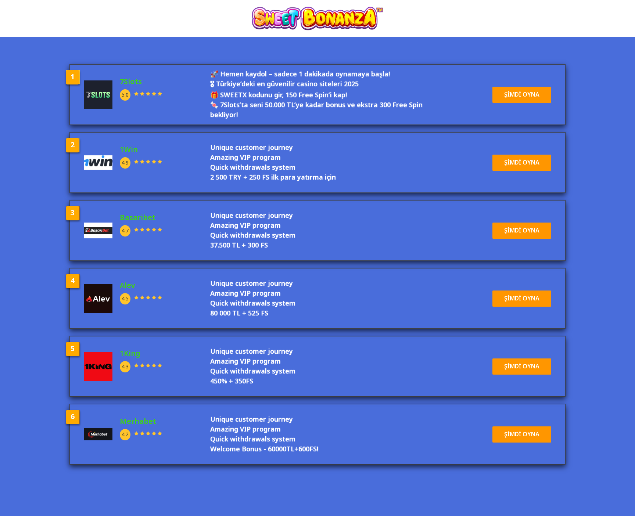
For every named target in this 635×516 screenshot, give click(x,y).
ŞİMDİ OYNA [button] (521, 94)
